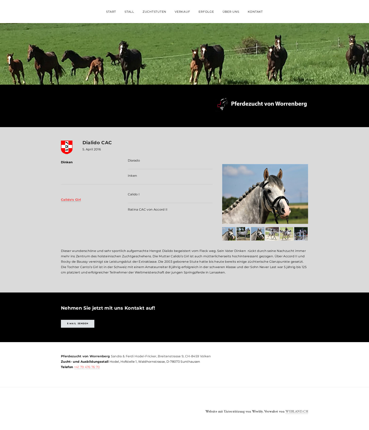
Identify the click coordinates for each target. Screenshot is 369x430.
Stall (129, 11)
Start (111, 11)
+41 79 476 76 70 (87, 367)
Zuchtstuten (154, 11)
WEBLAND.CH (296, 411)
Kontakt (255, 11)
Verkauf (182, 11)
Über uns (231, 11)
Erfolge (206, 11)
